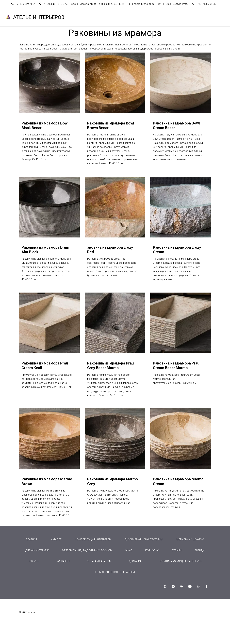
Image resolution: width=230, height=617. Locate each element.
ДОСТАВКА (135, 561)
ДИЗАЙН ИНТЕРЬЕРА (37, 550)
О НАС (75, 17)
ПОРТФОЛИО (133, 17)
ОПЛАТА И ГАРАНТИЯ (99, 561)
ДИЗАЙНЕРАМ (56, 17)
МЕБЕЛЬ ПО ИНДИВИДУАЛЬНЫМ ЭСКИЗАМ (87, 550)
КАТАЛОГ (111, 17)
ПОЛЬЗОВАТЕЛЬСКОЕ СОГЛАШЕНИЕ (115, 572)
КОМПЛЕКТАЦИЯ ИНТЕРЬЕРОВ (93, 539)
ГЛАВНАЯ (35, 17)
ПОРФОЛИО (152, 550)
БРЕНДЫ (153, 17)
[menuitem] (31, 539)
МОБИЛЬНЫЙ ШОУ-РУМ (190, 539)
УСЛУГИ (91, 17)
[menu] (115, 555)
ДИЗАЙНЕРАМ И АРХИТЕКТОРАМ (143, 539)
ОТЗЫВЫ (171, 17)
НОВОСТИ (209, 17)
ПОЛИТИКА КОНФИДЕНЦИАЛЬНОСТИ (180, 561)
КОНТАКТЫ (190, 17)
